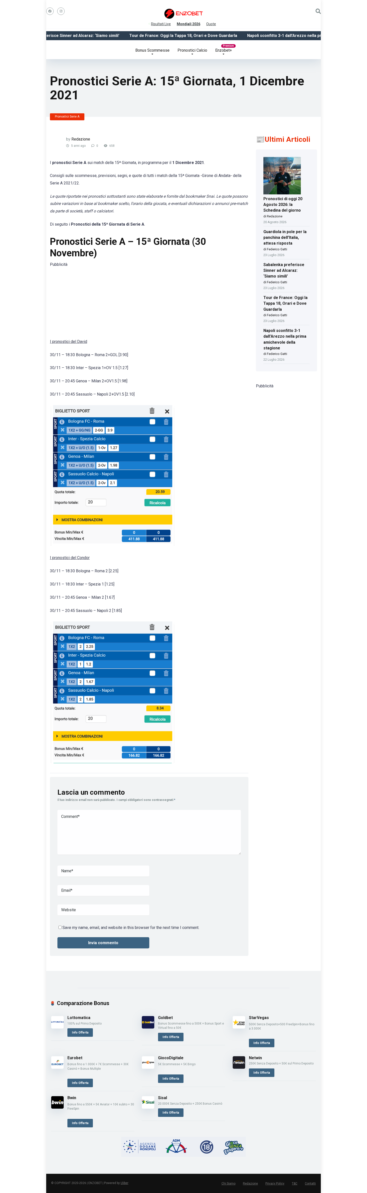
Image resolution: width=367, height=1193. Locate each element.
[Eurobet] (57, 1067)
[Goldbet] (148, 1027)
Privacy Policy (274, 1183)
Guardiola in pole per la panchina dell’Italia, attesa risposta (285, 237)
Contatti (310, 1183)
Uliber (124, 1183)
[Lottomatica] (57, 1027)
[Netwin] (239, 1067)
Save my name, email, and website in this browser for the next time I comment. (130, 927)
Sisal (162, 1097)
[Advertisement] (149, 303)
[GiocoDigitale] (148, 1067)
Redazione (80, 139)
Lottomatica (78, 1017)
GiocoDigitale (171, 1057)
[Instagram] (61, 11)
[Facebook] (50, 11)
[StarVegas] (239, 1027)
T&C (294, 1183)
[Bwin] (57, 1107)
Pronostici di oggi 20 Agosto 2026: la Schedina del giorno (282, 204)
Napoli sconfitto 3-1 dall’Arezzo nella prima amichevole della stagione (297, 35)
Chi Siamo (228, 1183)
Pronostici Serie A (67, 116)
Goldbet (165, 1017)
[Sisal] (148, 1107)
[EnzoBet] (183, 14)
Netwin (255, 1057)
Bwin (71, 1097)
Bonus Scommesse (152, 50)
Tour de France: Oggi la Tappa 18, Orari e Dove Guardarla (167, 35)
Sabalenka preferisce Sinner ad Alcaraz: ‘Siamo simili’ (52, 35)
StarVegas (259, 1017)
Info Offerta (80, 1032)
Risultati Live (161, 23)
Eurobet (74, 1057)
